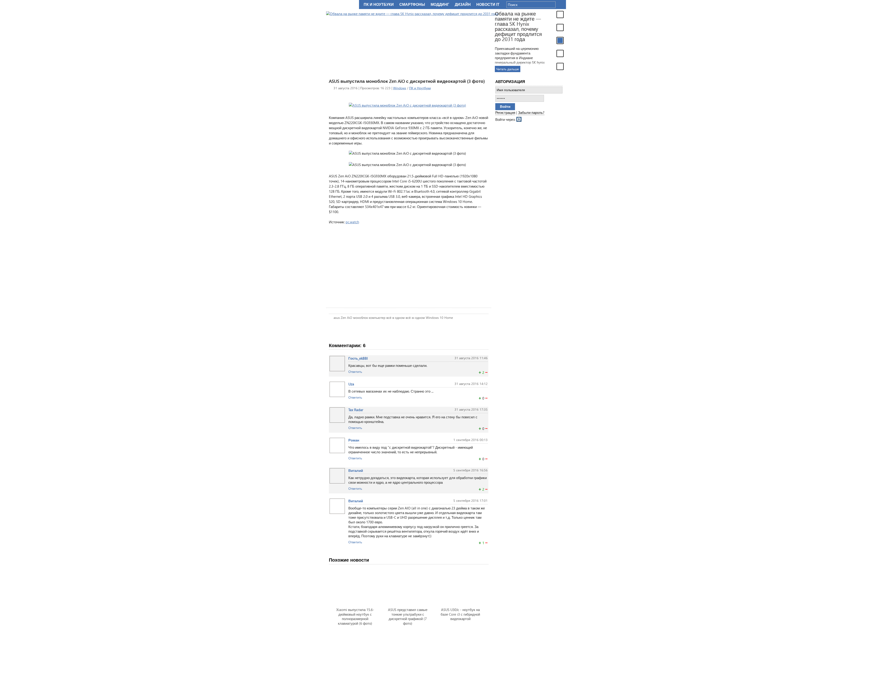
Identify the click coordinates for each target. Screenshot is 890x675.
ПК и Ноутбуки (420, 88)
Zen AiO (346, 317)
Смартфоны (412, 4)
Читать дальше (507, 69)
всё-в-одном (415, 317)
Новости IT (487, 4)
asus (337, 317)
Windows (399, 88)
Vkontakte (519, 119)
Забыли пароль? (531, 112)
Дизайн (463, 4)
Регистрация (505, 112)
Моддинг (440, 4)
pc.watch (352, 222)
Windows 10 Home (439, 317)
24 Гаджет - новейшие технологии (341, 4)
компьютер (377, 317)
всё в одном (395, 317)
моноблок (360, 317)
